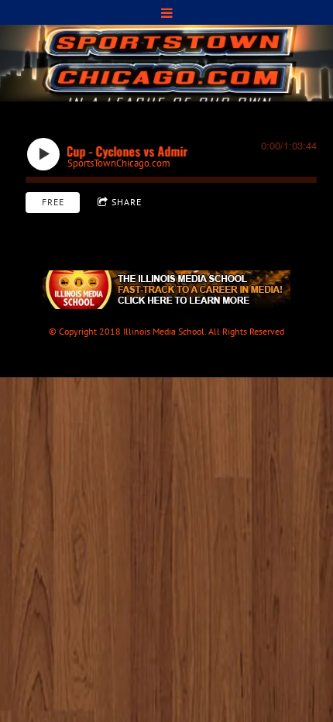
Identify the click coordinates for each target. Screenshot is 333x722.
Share (127, 202)
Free (53, 202)
